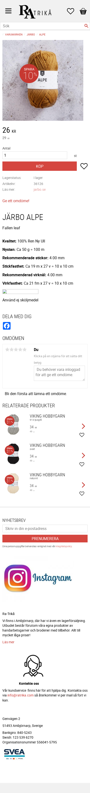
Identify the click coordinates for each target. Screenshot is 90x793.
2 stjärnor (11, 349)
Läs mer (8, 642)
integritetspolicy (63, 546)
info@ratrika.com (20, 695)
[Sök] (86, 25)
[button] (73, 11)
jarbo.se (40, 189)
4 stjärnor (20, 349)
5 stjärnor (24, 349)
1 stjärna (7, 349)
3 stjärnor (16, 349)
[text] (45, 130)
